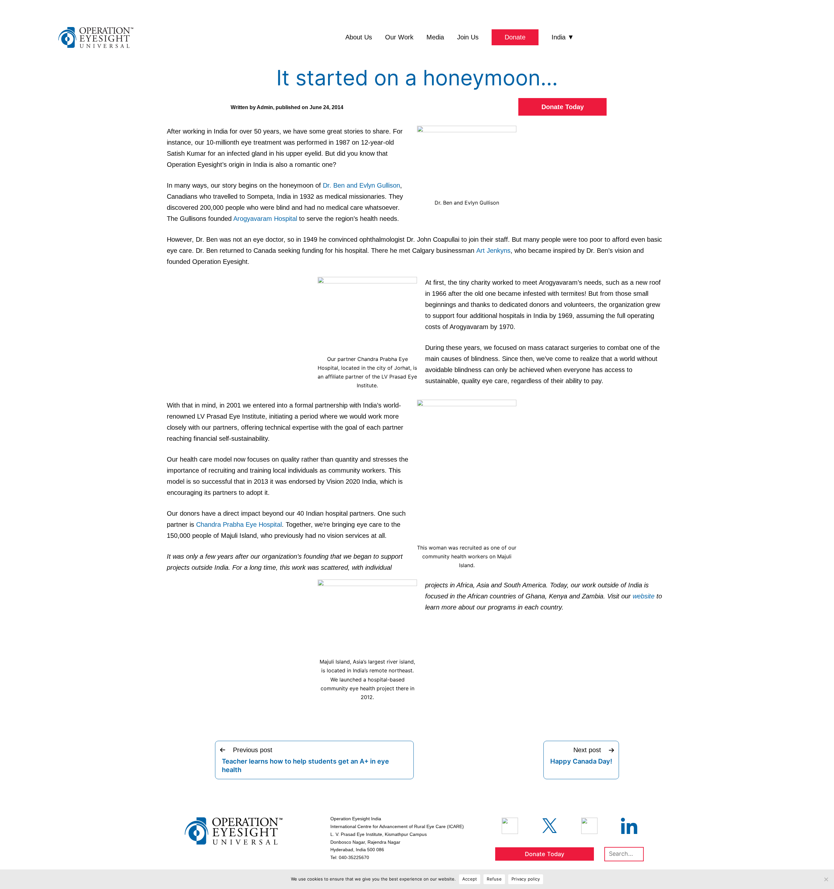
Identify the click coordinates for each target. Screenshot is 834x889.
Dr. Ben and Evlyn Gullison (361, 185)
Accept (469, 879)
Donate (515, 37)
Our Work (399, 37)
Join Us (468, 37)
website (643, 596)
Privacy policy (525, 879)
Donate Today (562, 106)
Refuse (494, 879)
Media (435, 37)
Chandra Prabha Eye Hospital (239, 524)
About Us (358, 37)
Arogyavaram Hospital (265, 218)
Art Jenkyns (493, 250)
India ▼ (563, 37)
